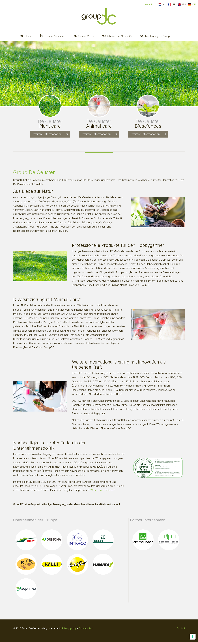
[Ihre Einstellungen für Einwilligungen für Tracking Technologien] (193, 637)
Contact (181, 628)
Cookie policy (86, 628)
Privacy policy (69, 628)
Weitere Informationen (102, 490)
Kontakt (149, 4)
